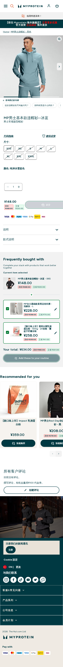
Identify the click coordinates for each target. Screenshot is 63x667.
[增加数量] (18, 187)
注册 (11, 550)
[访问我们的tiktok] (21, 580)
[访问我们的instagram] (6, 580)
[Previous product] (53, 454)
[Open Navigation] (5, 6)
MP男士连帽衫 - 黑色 (21, 31)
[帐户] (49, 6)
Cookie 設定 (11, 559)
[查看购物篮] (57, 6)
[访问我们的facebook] (13, 580)
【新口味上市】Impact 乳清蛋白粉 (18, 422)
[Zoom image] (59, 39)
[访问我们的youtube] (28, 580)
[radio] (9, 148)
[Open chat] (43, 580)
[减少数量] (7, 187)
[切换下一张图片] (59, 66)
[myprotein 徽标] (30, 6)
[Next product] (59, 454)
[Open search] (12, 6)
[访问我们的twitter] (35, 580)
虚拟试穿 (51, 136)
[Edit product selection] (55, 309)
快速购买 (21, 443)
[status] (13, 187)
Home (6, 31)
